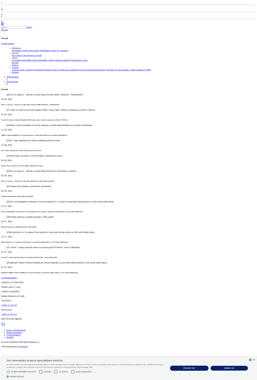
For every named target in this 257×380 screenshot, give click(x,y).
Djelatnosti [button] (16, 48)
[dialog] (128, 368)
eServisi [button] (15, 53)
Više (90, 367)
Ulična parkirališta (39, 60)
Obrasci (15, 65)
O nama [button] (15, 67)
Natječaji (29, 70)
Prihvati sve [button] (189, 368)
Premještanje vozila (48, 50)
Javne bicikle (33, 50)
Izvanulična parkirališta (21, 60)
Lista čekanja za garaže (32, 55)
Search (29, 27)
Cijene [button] (14, 58)
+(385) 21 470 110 (9, 305)
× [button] (254, 360)
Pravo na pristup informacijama (92, 70)
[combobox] (250, 359)
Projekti (47, 70)
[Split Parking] (7, 44)
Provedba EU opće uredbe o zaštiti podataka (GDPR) (128, 70)
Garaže (25, 50)
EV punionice (62, 50)
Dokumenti (38, 70)
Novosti (15, 63)
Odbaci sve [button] (229, 368)
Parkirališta (16, 50)
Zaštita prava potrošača (68, 70)
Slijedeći (8, 278)
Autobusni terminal (62, 60)
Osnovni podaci (18, 70)
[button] (85, 376)
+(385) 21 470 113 (9, 314)
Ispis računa (17, 55)
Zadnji (14, 278)
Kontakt (15, 72)
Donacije (54, 70)
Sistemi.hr (23, 346)
